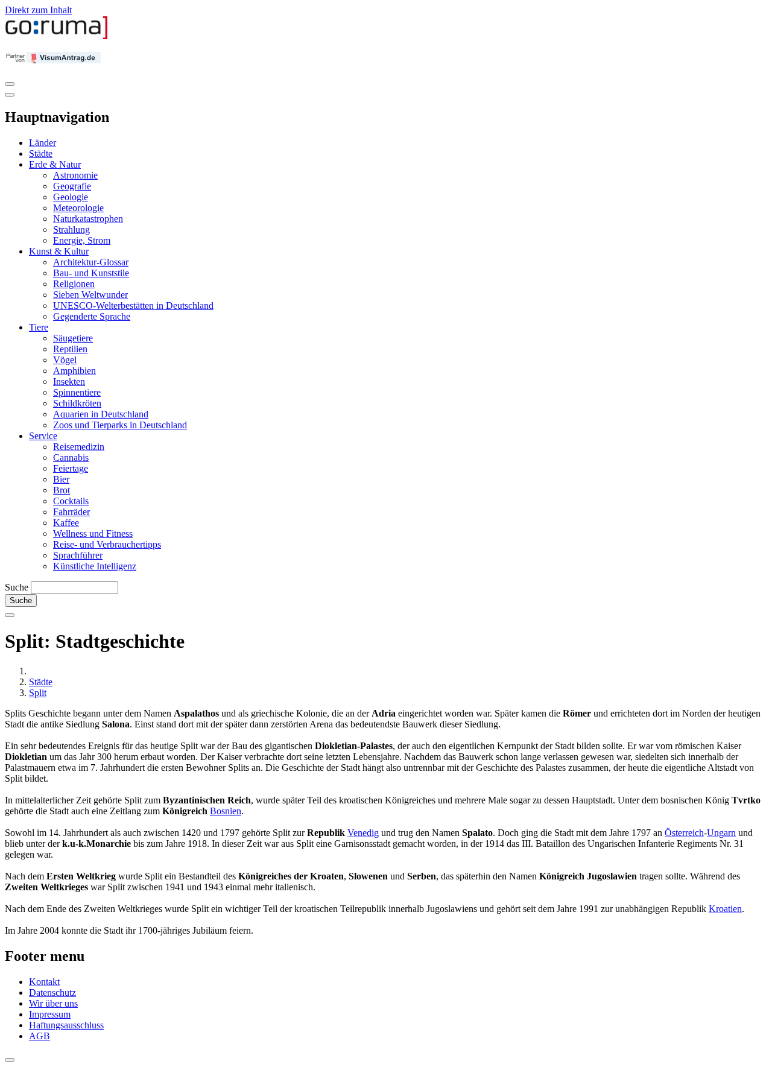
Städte (40, 153)
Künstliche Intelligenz (94, 566)
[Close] (9, 95)
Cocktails (71, 501)
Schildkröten (77, 403)
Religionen (74, 284)
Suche (16, 587)
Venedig (363, 833)
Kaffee (66, 523)
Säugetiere (73, 338)
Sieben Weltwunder (90, 295)
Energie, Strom (81, 240)
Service (43, 436)
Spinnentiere (77, 392)
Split (37, 693)
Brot (61, 490)
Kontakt (44, 982)
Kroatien (725, 909)
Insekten (69, 381)
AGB (39, 1036)
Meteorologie (78, 208)
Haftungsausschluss (66, 1025)
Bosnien (225, 811)
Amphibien (74, 371)
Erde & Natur (55, 164)
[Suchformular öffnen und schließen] (9, 615)
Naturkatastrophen (88, 219)
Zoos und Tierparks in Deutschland (120, 425)
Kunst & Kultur (59, 251)
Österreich (684, 833)
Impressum (50, 1014)
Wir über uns (53, 1003)
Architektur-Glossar (90, 262)
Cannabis (71, 457)
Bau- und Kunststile (91, 273)
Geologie (70, 197)
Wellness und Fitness (93, 533)
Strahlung (71, 229)
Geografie (72, 186)
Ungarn (721, 833)
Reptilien (70, 349)
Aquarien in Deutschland (100, 414)
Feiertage (70, 468)
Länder (42, 143)
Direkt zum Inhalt (38, 10)
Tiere (38, 327)
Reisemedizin (78, 447)
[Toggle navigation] (9, 84)
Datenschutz (52, 992)
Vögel (65, 360)
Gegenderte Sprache (91, 316)
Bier (61, 479)
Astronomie (75, 175)
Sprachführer (78, 555)
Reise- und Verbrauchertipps (107, 544)
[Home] (57, 36)
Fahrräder (71, 512)
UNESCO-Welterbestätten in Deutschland (133, 305)
